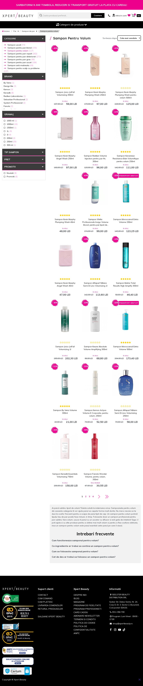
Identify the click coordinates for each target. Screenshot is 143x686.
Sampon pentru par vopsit (22, 53)
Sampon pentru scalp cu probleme (22, 69)
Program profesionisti (87, 609)
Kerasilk (9, 92)
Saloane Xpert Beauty (51, 616)
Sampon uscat (16, 45)
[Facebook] (111, 630)
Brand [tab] (8, 76)
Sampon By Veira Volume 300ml (65, 411)
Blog (76, 598)
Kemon (8, 89)
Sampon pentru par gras (21, 59)
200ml (11, 138)
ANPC (77, 633)
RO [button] (139, 16)
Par (14, 31)
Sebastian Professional (16, 99)
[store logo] (18, 15)
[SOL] (18, 661)
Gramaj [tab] (9, 114)
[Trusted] (10, 599)
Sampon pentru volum (20, 50)
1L (9, 131)
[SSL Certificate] (17, 671)
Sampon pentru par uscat (22, 62)
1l (9, 134)
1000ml (12, 124)
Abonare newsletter (87, 616)
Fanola (8, 106)
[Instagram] (115, 630)
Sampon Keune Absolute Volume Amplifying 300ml (95, 348)
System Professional (14, 102)
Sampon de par (28, 31)
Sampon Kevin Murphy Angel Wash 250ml (65, 157)
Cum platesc (45, 602)
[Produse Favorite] (129, 15)
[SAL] (18, 651)
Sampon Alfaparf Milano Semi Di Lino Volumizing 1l (95, 284)
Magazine (79, 602)
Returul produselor (50, 609)
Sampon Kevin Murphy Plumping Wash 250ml (95, 93)
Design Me (10, 86)
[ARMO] (10, 626)
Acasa (6, 31)
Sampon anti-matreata (20, 65)
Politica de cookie (84, 622)
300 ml (11, 145)
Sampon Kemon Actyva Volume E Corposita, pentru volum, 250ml (95, 413)
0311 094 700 (118, 612)
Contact (43, 595)
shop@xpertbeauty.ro (123, 623)
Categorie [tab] (10, 38)
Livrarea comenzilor (50, 605)
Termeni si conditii (85, 619)
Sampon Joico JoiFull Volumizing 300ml (65, 93)
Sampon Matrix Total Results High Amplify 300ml (125, 284)
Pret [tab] (7, 159)
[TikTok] (124, 630)
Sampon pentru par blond (22, 48)
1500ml (11, 127)
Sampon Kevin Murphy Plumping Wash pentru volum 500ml (125, 95)
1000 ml (12, 120)
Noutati (11, 173)
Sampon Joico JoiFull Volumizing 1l (65, 348)
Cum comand (45, 598)
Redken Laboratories (15, 96)
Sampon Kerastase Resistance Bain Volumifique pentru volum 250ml (126, 159)
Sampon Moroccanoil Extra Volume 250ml (125, 220)
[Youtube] (119, 630)
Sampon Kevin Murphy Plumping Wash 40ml (65, 220)
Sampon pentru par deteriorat (24, 56)
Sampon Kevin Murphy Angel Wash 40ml (65, 284)
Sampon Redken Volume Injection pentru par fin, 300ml (95, 159)
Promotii (10, 166)
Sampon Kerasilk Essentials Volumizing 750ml (65, 475)
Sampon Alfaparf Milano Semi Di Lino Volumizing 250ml (125, 413)
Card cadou (81, 612)
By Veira (9, 82)
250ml (11, 141)
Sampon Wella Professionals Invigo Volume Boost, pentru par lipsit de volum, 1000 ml (95, 222)
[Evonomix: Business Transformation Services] (139, 679)
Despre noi (80, 595)
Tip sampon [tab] (11, 152)
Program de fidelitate (87, 605)
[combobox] (71, 15)
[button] (95, 540)
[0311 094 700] (109, 15)
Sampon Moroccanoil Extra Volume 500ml (125, 348)
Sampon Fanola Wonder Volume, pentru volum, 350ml (95, 477)
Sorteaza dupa (110, 38)
